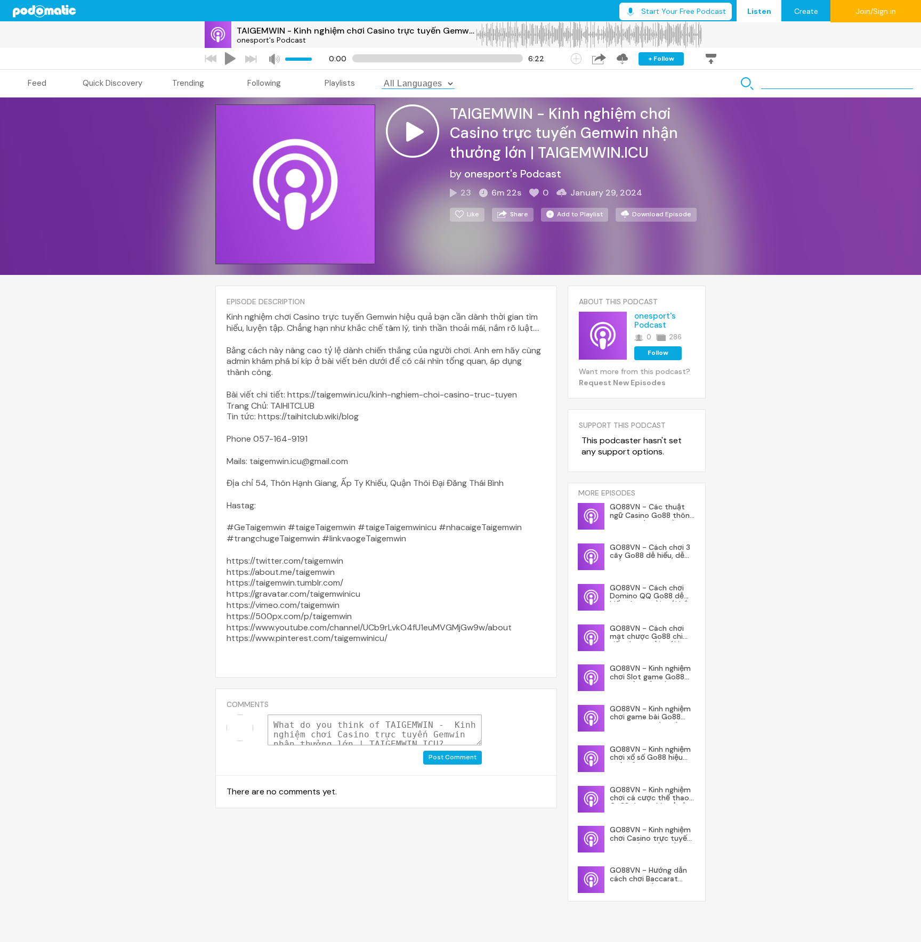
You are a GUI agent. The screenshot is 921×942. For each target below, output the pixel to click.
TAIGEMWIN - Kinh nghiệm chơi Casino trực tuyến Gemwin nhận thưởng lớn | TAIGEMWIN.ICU (356, 30)
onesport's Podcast (271, 40)
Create (806, 11)
